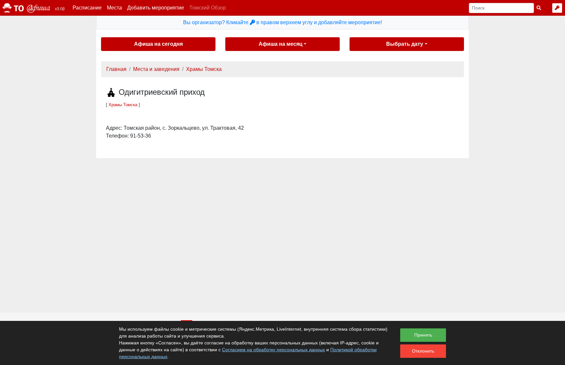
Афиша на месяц (280, 44)
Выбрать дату (404, 44)
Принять (423, 335)
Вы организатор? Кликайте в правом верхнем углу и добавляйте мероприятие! (282, 22)
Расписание (87, 7)
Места (114, 7)
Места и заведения (156, 69)
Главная (116, 69)
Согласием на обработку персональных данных (273, 349)
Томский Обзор (207, 7)
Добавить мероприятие (155, 7)
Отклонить (423, 351)
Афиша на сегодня (158, 44)
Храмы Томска (204, 69)
